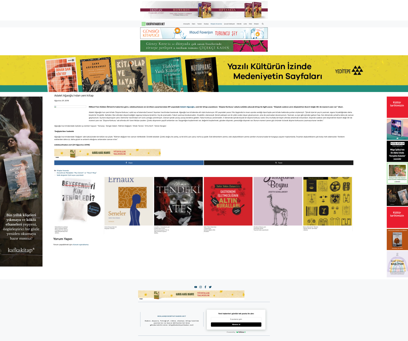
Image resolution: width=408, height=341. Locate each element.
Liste (245, 24)
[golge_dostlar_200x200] (397, 139)
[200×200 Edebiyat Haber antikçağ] (397, 205)
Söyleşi (206, 24)
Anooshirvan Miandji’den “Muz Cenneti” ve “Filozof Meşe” (77, 173)
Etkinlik (239, 24)
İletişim (256, 24)
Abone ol (236, 324)
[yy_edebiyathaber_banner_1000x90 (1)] (107, 158)
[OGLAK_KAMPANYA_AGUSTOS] (397, 117)
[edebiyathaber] (204, 51)
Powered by (231, 332)
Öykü (193, 24)
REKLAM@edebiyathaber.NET (172, 316)
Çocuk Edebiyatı (229, 24)
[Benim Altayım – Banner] (397, 249)
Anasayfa (186, 24)
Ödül (250, 24)
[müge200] (397, 161)
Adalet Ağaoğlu (187, 107)
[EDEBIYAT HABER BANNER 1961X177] (204, 91)
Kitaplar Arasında (216, 24)
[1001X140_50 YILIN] (204, 18)
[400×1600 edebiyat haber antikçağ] (21, 266)
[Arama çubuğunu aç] (263, 24)
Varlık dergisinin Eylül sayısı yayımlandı (70, 175)
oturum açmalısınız (80, 244)
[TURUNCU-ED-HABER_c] (204, 38)
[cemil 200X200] (397, 183)
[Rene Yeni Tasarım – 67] (397, 277)
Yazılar (199, 24)
